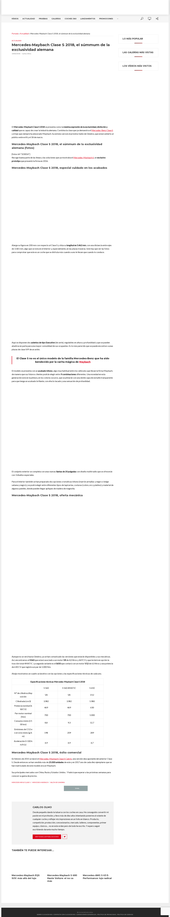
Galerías (56, 19)
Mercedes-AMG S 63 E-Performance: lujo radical (97, 877)
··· (117, 19)
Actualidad (28, 19)
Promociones (106, 19)
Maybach (85, 361)
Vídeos (15, 19)
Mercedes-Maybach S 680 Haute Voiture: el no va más (62, 878)
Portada (15, 33)
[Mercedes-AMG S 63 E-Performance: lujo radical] (98, 864)
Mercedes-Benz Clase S (102, 130)
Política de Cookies (125, 914)
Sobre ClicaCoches (44, 914)
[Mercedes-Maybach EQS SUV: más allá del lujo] (27, 864)
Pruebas (43, 19)
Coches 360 (70, 19)
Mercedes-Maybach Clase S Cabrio (55, 758)
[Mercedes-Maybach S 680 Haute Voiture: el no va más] (62, 864)
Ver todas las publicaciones (47, 837)
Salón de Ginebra (57, 782)
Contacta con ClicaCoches (64, 914)
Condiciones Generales (86, 914)
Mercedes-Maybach (40, 782)
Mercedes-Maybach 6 (83, 157)
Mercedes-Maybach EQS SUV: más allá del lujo (26, 877)
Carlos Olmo (26, 54)
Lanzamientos (87, 19)
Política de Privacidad (106, 914)
